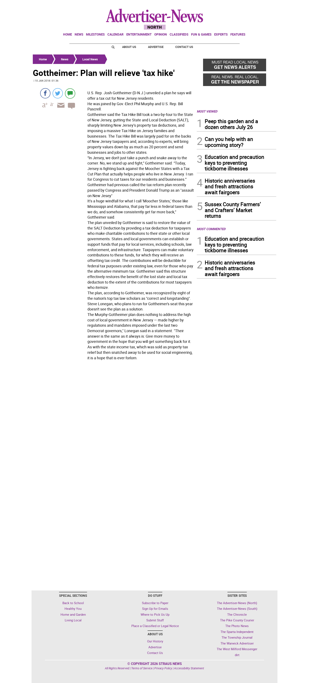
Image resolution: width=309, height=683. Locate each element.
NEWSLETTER (242, 5)
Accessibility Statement (189, 668)
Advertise (156, 47)
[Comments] (70, 93)
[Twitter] (58, 93)
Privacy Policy (163, 668)
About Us (129, 47)
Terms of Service (141, 668)
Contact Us (184, 47)
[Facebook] (45, 93)
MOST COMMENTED (211, 229)
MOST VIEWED (207, 111)
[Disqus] (113, 419)
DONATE (266, 5)
